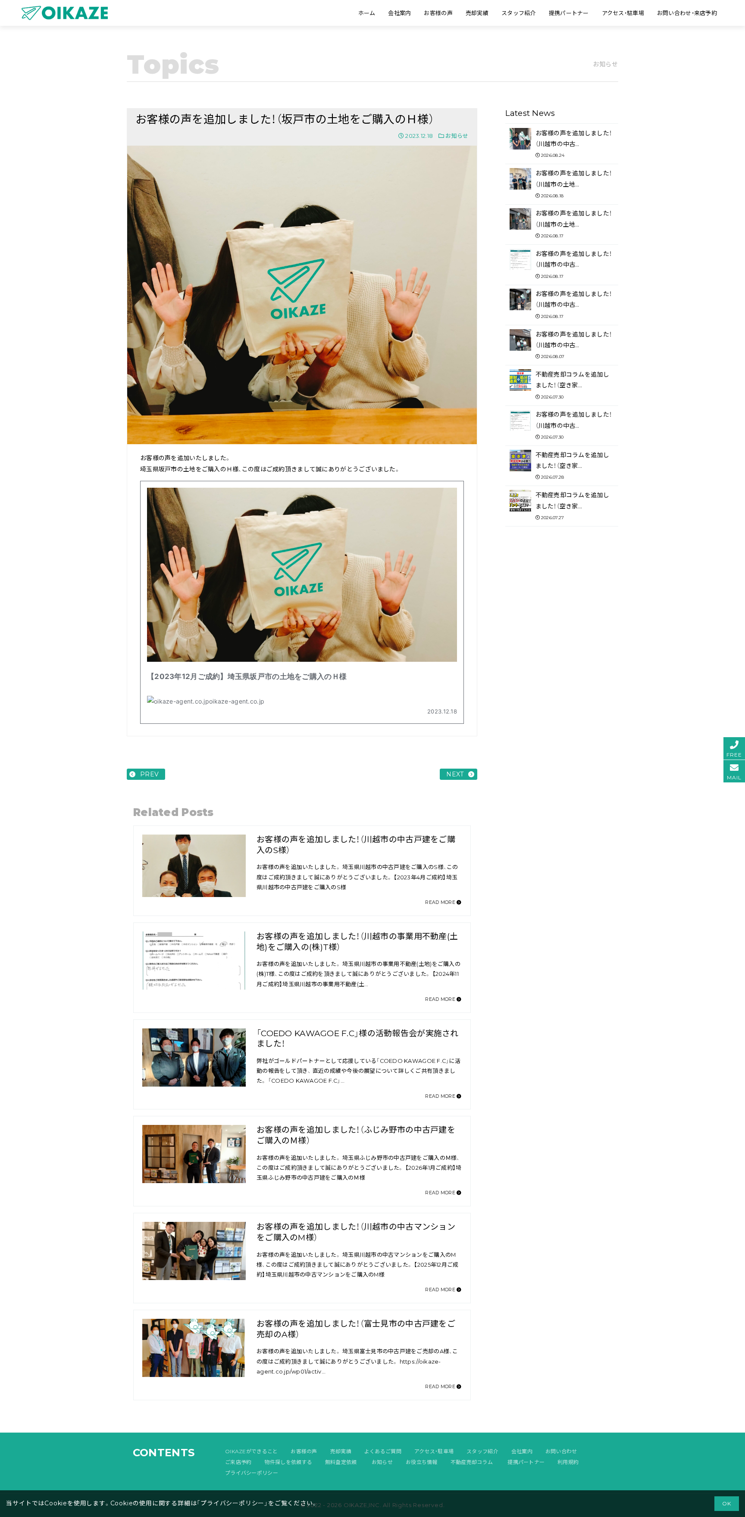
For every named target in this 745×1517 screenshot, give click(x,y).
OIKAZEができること (251, 1451)
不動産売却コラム (472, 1462)
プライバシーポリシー (251, 1473)
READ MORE (441, 902)
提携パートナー (526, 1462)
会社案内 (521, 1451)
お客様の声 (304, 1451)
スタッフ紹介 (482, 1451)
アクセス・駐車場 (434, 1451)
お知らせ (456, 135)
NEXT (454, 774)
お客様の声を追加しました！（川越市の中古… (573, 143)
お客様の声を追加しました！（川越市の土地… (573, 183)
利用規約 (568, 1462)
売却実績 (340, 1451)
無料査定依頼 (341, 1462)
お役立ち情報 (422, 1462)
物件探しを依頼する (288, 1462)
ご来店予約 (238, 1462)
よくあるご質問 (382, 1451)
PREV (149, 774)
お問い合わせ (561, 1451)
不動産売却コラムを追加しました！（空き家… (572, 385)
